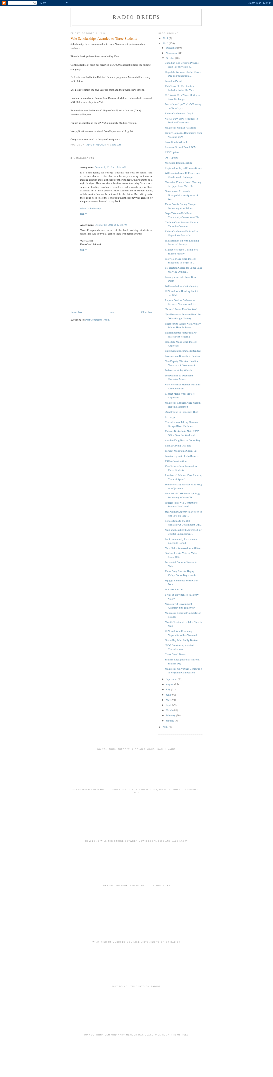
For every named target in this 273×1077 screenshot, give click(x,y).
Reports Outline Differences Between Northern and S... (180, 302)
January (170, 720)
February (171, 715)
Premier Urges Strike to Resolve (182, 456)
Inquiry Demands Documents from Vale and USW (183, 135)
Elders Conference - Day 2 (179, 113)
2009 (166, 727)
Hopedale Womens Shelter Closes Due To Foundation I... (183, 74)
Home (112, 312)
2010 (166, 43)
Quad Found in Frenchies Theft (181, 412)
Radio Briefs (136, 16)
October (170, 58)
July (168, 689)
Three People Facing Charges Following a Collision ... (180, 206)
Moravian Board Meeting (178, 162)
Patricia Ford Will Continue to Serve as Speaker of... (181, 504)
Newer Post (77, 312)
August (170, 684)
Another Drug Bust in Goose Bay (182, 440)
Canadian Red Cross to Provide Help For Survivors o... (182, 64)
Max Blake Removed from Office (182, 548)
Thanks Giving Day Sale (178, 445)
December (171, 47)
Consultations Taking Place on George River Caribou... (181, 424)
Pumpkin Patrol (173, 81)
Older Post (146, 312)
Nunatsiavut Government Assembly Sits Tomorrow (180, 606)
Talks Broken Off (174, 589)
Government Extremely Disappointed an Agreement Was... (181, 195)
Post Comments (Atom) (97, 319)
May (168, 700)
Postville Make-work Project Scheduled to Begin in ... (180, 260)
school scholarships (90, 208)
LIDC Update (172, 152)
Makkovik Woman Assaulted (180, 127)
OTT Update (171, 157)
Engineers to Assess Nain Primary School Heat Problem (183, 325)
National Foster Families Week (181, 309)
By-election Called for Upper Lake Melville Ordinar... (183, 269)
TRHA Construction (176, 461)
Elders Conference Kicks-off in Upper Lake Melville (181, 233)
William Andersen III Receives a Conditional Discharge (182, 175)
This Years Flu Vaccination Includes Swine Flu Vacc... (180, 88)
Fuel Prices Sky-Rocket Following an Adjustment (183, 486)
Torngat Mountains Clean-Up (181, 450)
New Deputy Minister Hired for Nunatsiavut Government (181, 363)
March (169, 710)
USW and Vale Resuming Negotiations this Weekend (181, 633)
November (172, 53)
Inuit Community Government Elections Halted (181, 541)
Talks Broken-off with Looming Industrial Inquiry (182, 242)
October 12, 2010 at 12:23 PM (111, 225)
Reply (83, 213)
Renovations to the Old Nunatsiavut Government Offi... (183, 523)
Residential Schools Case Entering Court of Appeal (183, 477)
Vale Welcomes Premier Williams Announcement (182, 386)
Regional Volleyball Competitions (183, 168)
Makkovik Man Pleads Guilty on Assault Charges (182, 97)
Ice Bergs (170, 417)
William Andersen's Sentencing (182, 286)
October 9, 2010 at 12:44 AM (110, 167)
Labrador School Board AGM (180, 147)
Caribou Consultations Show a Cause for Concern (181, 224)
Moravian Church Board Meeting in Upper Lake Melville (183, 184)
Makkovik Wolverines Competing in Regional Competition (183, 670)
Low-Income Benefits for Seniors (182, 356)
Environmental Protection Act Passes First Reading (181, 334)
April (169, 705)
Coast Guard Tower (175, 654)
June (168, 694)
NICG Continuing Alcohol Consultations (179, 647)
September (172, 679)
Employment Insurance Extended (183, 350)
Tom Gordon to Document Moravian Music (179, 377)
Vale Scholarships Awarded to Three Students (181, 468)
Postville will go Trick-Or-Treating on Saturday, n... (183, 106)
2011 (166, 38)
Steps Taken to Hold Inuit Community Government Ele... (183, 215)
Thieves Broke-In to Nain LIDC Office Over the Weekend (182, 433)
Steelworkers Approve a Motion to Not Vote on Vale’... (183, 513)
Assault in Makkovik (176, 142)
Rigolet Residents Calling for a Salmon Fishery (181, 251)
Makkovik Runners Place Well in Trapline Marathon (183, 404)
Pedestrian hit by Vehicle (178, 370)
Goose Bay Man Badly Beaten (181, 640)
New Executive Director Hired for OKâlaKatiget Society (183, 316)
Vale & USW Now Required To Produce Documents (181, 120)
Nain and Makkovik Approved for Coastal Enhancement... (183, 532)
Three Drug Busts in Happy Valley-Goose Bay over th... (181, 573)
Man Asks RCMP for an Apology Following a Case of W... (182, 495)
